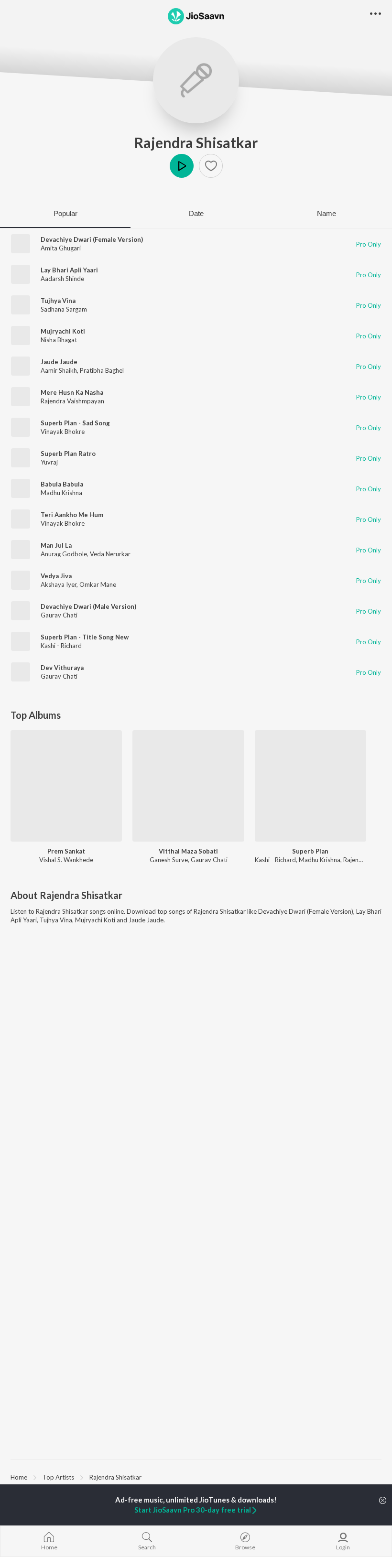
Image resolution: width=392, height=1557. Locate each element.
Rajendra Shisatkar (196, 142)
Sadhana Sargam (64, 309)
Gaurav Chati (59, 615)
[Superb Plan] (310, 786)
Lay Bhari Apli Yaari (69, 270)
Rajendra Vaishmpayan (72, 401)
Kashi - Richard (61, 645)
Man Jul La (56, 545)
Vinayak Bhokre (63, 431)
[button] (211, 166)
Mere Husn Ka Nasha (72, 392)
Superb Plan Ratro (68, 453)
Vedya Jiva (56, 576)
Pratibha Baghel (102, 370)
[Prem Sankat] (66, 786)
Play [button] (182, 166)
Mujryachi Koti (63, 331)
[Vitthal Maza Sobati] (188, 786)
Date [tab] (196, 213)
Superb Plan (310, 851)
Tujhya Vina (58, 300)
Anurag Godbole (64, 554)
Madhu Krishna (61, 493)
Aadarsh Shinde (62, 278)
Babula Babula (62, 484)
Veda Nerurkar (110, 554)
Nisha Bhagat (59, 340)
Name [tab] (326, 213)
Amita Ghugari (61, 248)
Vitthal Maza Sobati (188, 851)
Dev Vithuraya (62, 667)
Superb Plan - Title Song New (85, 637)
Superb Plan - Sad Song (75, 423)
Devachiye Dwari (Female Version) (92, 239)
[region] (196, 1476)
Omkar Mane (97, 584)
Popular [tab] (65, 213)
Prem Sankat (66, 851)
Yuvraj (49, 462)
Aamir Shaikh (59, 370)
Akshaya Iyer (58, 584)
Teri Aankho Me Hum (72, 515)
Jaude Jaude (59, 362)
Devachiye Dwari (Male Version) (88, 606)
